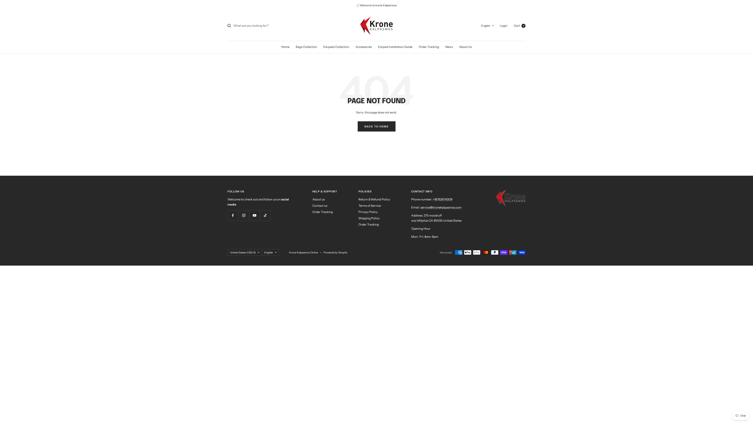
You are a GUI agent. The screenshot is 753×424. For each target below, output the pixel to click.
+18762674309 (442, 199)
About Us (465, 47)
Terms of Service (369, 205)
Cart (519, 25)
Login (503, 25)
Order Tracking (429, 47)
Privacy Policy (368, 212)
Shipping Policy (369, 218)
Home (285, 47)
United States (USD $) (243, 252)
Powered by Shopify (335, 252)
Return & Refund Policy (374, 199)
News (449, 47)
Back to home (377, 126)
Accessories (364, 47)
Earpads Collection (336, 47)
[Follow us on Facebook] (232, 215)
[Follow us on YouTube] (254, 215)
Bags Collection (306, 47)
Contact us (319, 205)
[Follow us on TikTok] (265, 215)
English (485, 25)
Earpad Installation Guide (395, 47)
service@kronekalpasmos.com (441, 207)
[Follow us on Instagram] (243, 215)
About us (318, 199)
